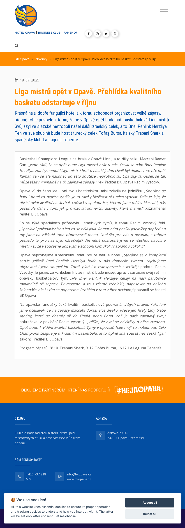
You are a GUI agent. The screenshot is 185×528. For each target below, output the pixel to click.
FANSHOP (71, 32)
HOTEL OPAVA (25, 32)
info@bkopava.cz (79, 474)
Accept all (150, 502)
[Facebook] (88, 33)
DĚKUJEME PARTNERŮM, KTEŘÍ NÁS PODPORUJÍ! (65, 390)
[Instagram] (97, 33)
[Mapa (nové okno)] (100, 435)
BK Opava (22, 59)
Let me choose (65, 516)
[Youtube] (114, 33)
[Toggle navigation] (163, 9)
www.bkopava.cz (79, 479)
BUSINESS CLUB (49, 32)
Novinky (41, 59)
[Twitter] (106, 33)
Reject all (149, 514)
